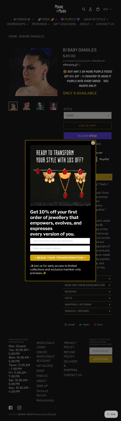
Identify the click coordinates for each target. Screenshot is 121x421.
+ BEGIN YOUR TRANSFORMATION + (60, 257)
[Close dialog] (93, 142)
